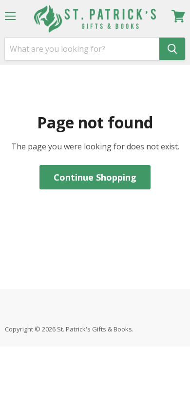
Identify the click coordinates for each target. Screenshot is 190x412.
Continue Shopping (95, 177)
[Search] (172, 49)
